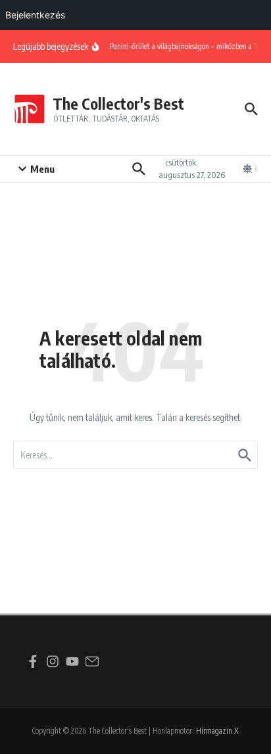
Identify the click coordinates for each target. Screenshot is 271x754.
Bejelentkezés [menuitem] (35, 14)
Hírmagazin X (217, 731)
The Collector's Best (118, 103)
